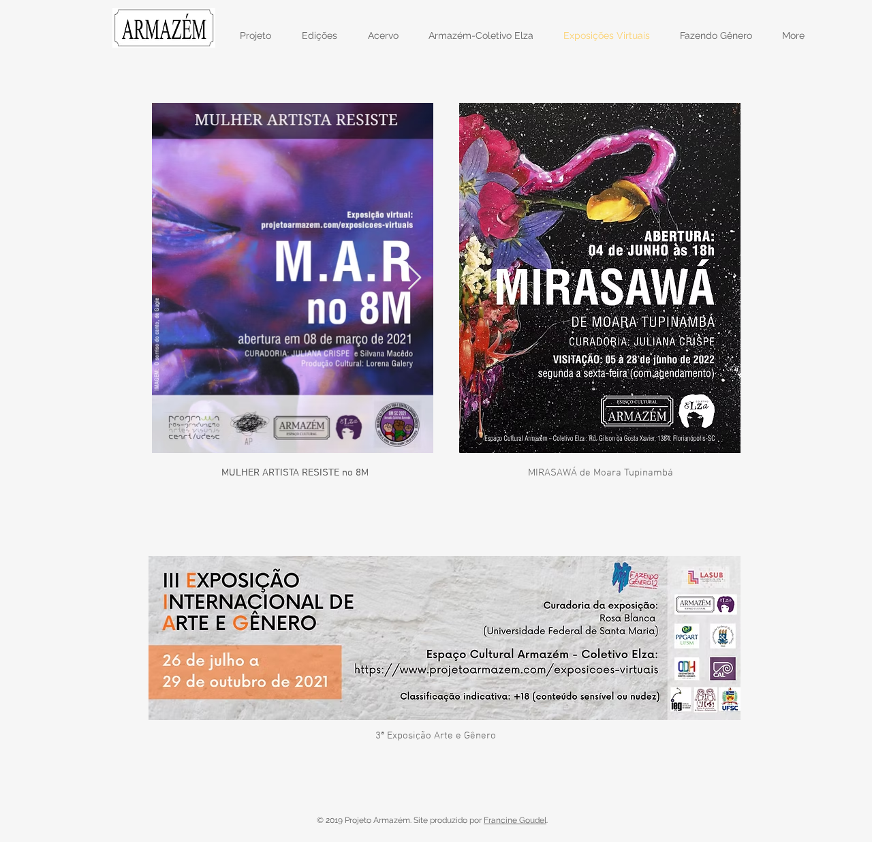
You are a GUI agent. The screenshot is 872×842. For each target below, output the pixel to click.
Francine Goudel (515, 820)
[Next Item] (414, 278)
